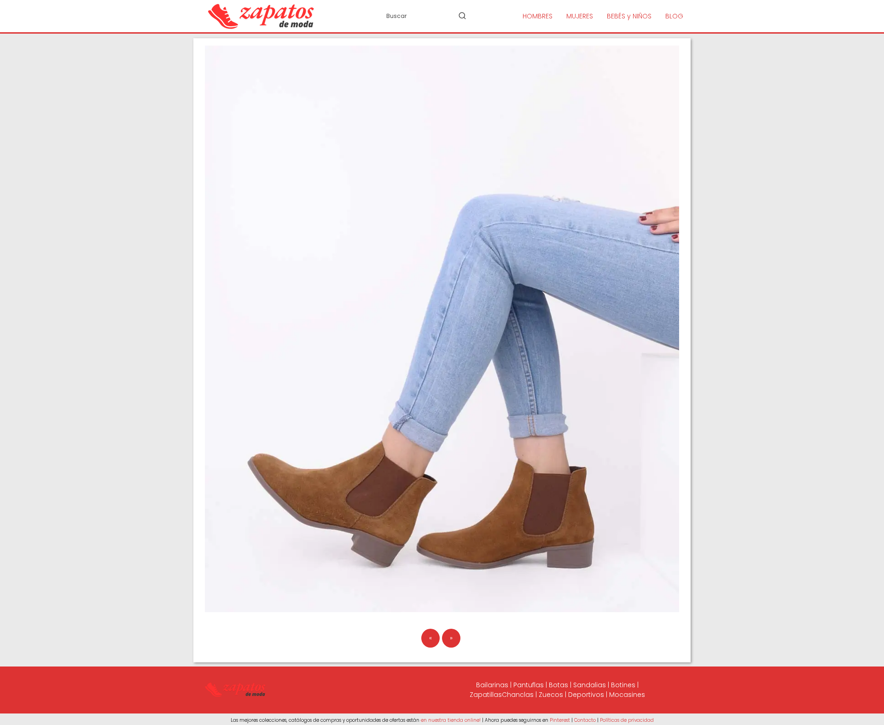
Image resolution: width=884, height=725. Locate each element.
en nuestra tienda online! (451, 720)
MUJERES (579, 16)
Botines (623, 685)
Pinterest (560, 720)
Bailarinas (492, 685)
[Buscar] (462, 15)
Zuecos (551, 694)
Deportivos (586, 694)
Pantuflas (528, 685)
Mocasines (627, 694)
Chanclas (518, 694)
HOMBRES (537, 16)
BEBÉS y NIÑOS (629, 16)
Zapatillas (486, 694)
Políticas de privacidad (627, 720)
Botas (558, 685)
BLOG (674, 16)
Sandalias (589, 685)
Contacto (585, 720)
